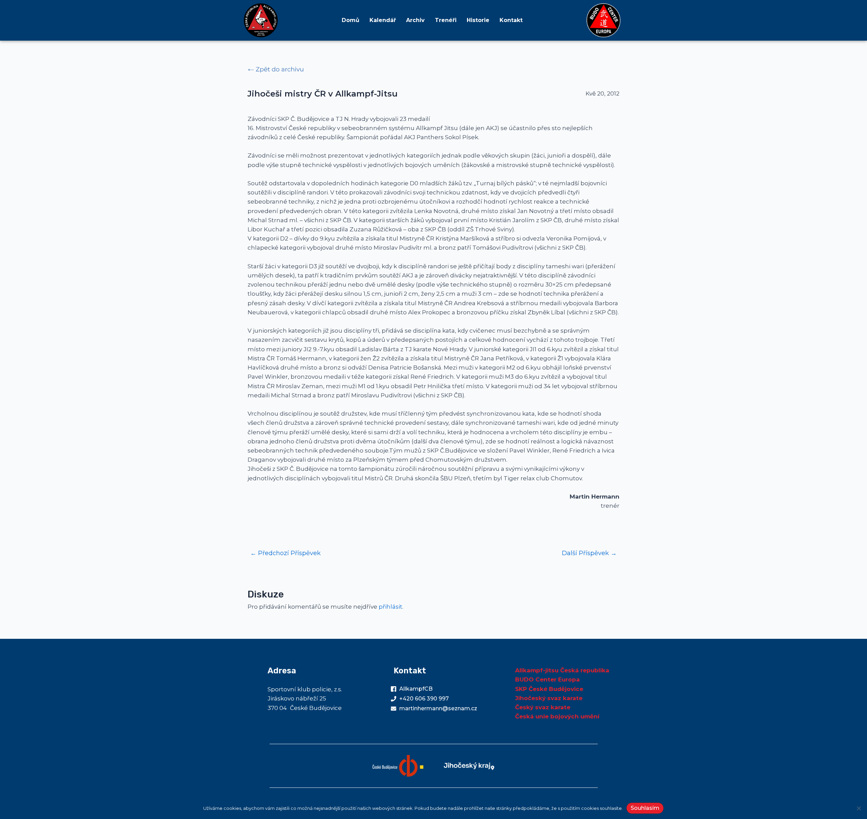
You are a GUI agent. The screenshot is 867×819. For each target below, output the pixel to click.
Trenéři (446, 20)
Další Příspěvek (589, 553)
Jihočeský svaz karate (549, 698)
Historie (478, 20)
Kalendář (382, 20)
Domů (350, 20)
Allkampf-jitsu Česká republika (562, 670)
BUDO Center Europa (547, 679)
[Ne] (858, 808)
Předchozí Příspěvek (285, 553)
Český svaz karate (542, 707)
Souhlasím (645, 808)
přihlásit (390, 606)
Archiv (415, 20)
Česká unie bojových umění (557, 716)
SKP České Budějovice (549, 689)
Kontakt (511, 20)
